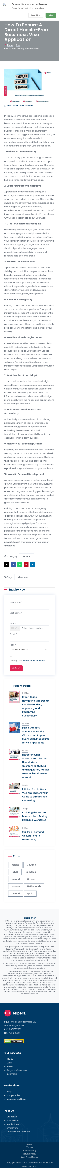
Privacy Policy (29, 1150)
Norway (15, 886)
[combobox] (15, 628)
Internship (12, 1073)
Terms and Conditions (34, 660)
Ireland (15, 864)
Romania (31, 871)
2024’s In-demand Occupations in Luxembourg (33, 835)
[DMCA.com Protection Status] (14, 1040)
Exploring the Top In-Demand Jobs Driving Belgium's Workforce (34, 816)
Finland (15, 893)
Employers (12, 1127)
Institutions (13, 1124)
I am (13, 644)
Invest (10, 1066)
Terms (29, 1147)
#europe (23, 577)
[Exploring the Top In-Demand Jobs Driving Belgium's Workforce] (15, 812)
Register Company (17, 1070)
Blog (18, 45)
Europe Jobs (13, 1095)
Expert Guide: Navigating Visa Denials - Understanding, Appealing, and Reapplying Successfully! (36, 706)
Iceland (15, 879)
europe (27, 556)
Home (10, 45)
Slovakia (31, 864)
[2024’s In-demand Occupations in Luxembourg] (15, 831)
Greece (31, 879)
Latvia (14, 871)
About (29, 1144)
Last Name (16, 613)
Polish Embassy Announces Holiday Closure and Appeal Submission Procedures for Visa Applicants (35, 735)
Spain (30, 893)
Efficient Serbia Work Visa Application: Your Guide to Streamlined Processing (35, 795)
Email (13, 634)
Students (12, 1116)
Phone (14, 623)
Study (10, 1058)
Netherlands (34, 886)
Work (9, 1062)
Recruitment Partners (18, 1131)
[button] (6, 564)
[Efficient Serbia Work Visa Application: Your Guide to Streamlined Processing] (15, 788)
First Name (16, 602)
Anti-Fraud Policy (29, 1157)
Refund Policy (29, 1153)
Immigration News (16, 1099)
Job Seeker (13, 1120)
